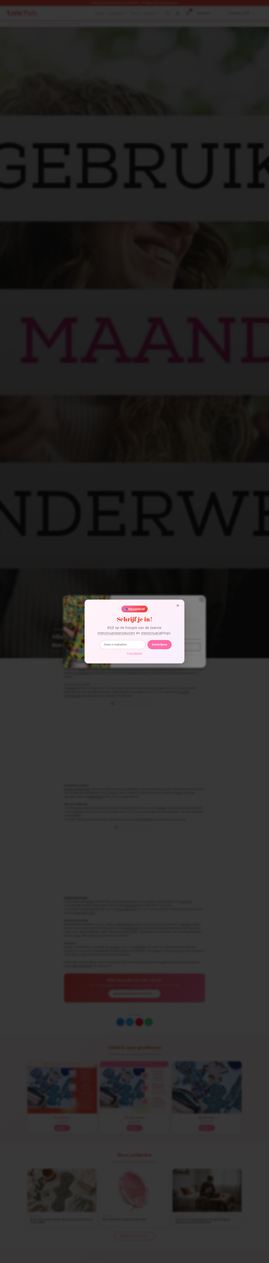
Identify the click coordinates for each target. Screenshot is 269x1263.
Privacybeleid (134, 653)
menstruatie (151, 633)
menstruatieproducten (116, 633)
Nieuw (132, 609)
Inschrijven (159, 644)
